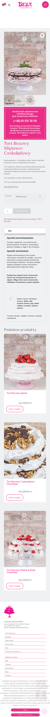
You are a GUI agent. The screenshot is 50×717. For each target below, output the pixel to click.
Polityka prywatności (12, 651)
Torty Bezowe (10, 633)
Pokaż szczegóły (15, 409)
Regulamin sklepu (11, 657)
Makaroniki (9, 640)
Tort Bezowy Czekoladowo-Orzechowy (20, 482)
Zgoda (25, 710)
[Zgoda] (47, 698)
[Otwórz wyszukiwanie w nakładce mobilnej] (9, 5)
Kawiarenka (9, 668)
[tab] (25, 231)
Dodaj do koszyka (21, 211)
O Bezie (8, 664)
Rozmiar (8, 196)
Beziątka (8, 637)
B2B (6, 661)
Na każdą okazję (30, 219)
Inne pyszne (9, 644)
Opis (10, 231)
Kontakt (8, 675)
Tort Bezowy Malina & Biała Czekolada (20, 571)
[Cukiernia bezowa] (25, 5)
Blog (6, 672)
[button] (42, 35)
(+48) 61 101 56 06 (25, 121)
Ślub (6, 648)
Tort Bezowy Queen (16, 393)
